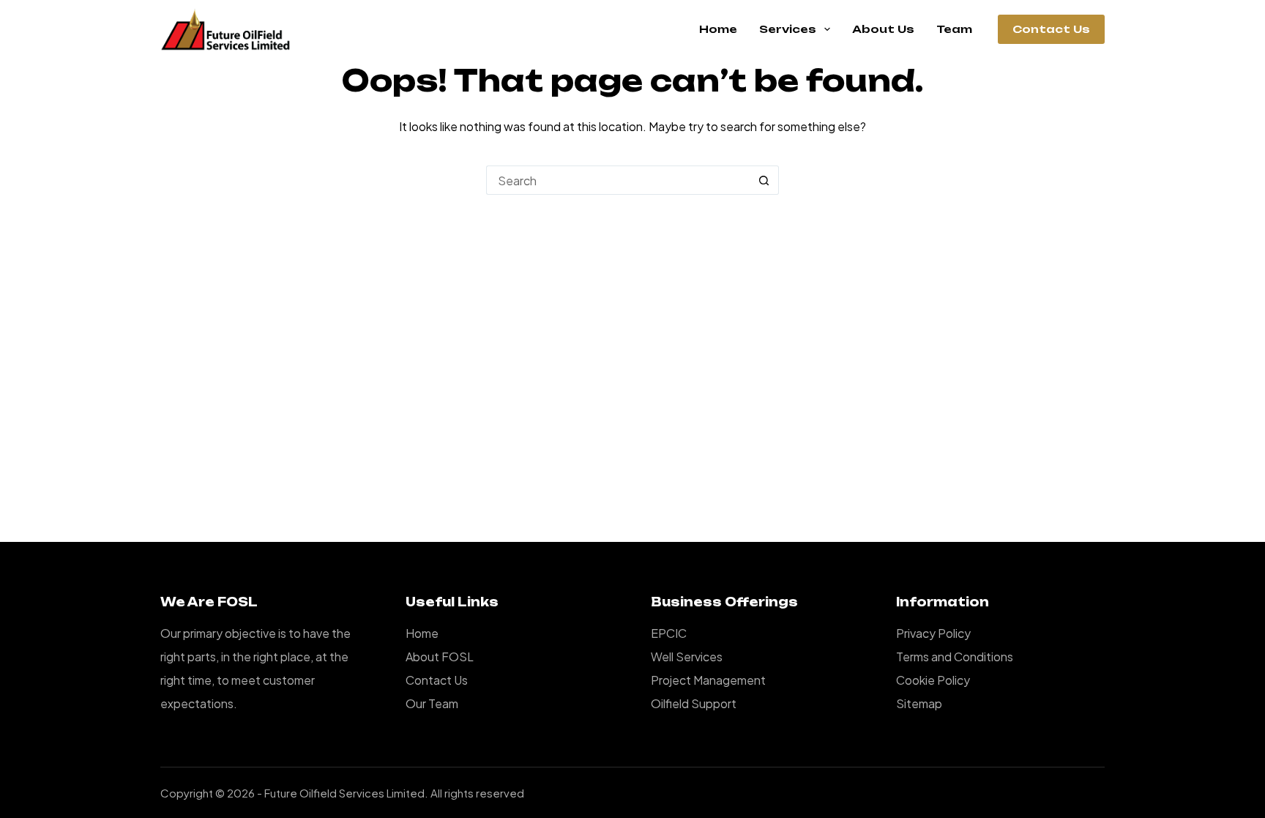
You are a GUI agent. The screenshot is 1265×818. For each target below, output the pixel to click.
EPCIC (669, 633)
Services (787, 29)
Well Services (687, 656)
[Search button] (764, 180)
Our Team (432, 703)
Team (954, 29)
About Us (883, 29)
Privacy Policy (933, 633)
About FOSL (440, 656)
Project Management (708, 680)
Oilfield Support (693, 703)
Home (718, 29)
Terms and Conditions (954, 656)
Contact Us (1051, 29)
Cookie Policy (933, 680)
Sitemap (919, 703)
